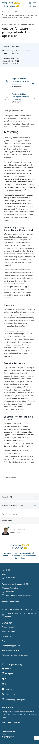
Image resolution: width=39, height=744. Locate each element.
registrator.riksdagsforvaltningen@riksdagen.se (20, 614)
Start (3, 12)
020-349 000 (9, 591)
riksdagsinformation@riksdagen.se (18, 595)
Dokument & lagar (14, 12)
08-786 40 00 (9, 578)
